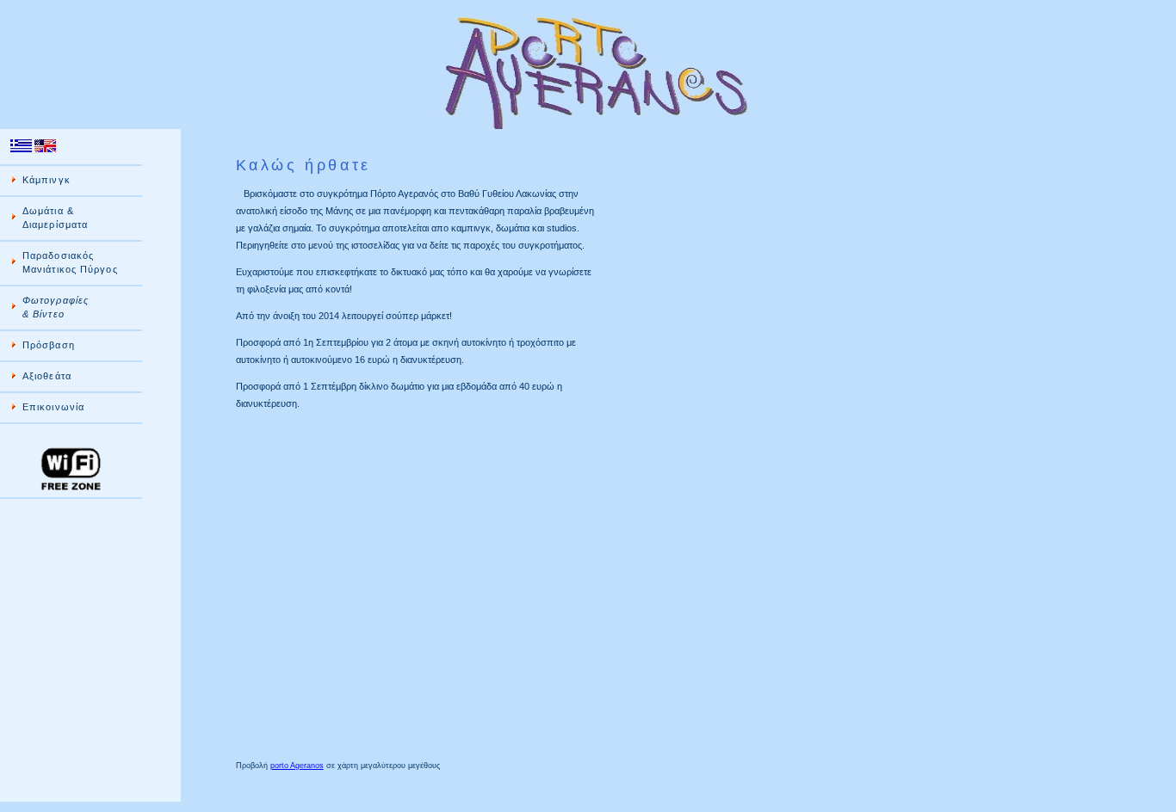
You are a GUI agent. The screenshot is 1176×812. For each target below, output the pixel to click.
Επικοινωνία (53, 407)
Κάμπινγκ (46, 180)
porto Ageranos (297, 765)
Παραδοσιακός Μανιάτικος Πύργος (70, 262)
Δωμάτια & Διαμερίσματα (55, 218)
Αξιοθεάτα (46, 376)
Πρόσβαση (48, 345)
